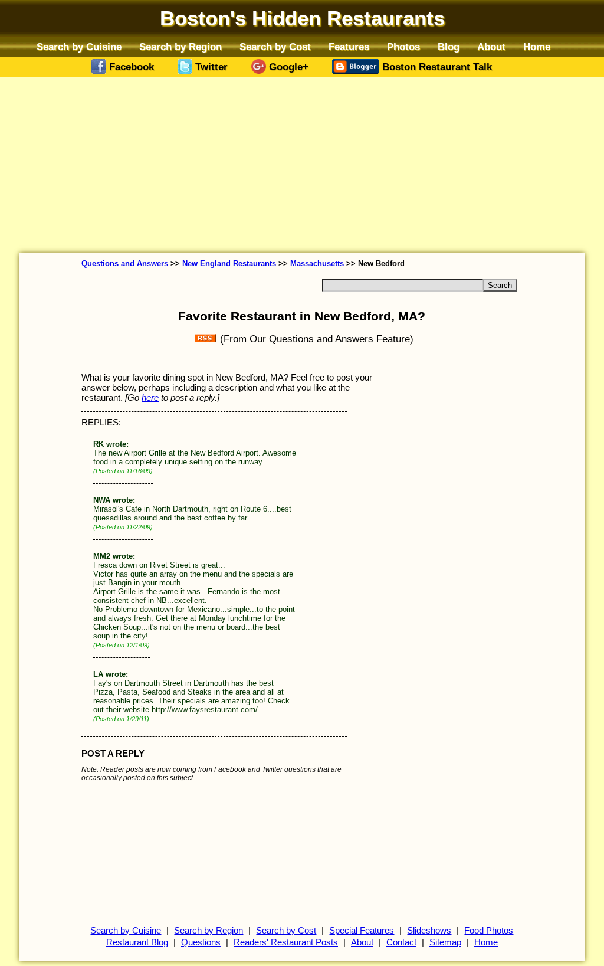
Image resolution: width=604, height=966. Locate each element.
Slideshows (429, 930)
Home (536, 47)
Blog (448, 47)
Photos (403, 47)
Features (349, 47)
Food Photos (488, 930)
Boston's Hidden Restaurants (302, 18)
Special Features (361, 930)
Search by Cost (275, 47)
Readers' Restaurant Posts (286, 942)
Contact (401, 942)
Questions (201, 942)
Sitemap (445, 942)
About (491, 47)
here (150, 397)
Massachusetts (317, 263)
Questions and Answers (124, 263)
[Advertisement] (302, 162)
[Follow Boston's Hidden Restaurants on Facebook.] (100, 70)
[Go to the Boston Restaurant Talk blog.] (357, 70)
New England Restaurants (229, 263)
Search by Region (180, 47)
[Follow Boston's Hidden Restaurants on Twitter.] (186, 70)
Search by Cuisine (79, 47)
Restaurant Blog (137, 942)
